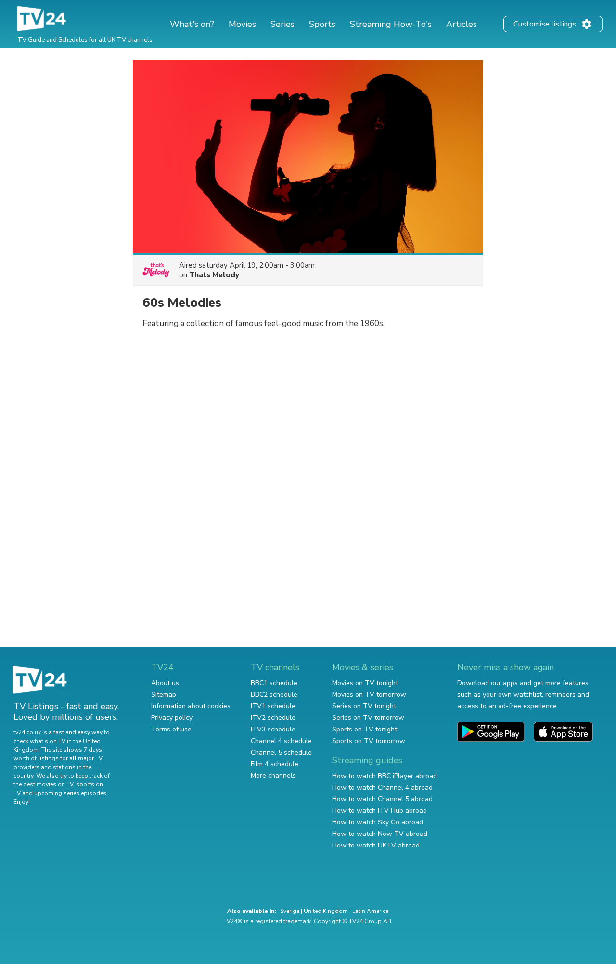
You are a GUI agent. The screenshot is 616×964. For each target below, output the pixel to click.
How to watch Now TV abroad (379, 833)
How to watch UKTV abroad (376, 845)
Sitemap (163, 694)
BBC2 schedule (274, 694)
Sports (322, 24)
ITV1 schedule (273, 706)
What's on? (192, 24)
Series (282, 24)
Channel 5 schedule (281, 752)
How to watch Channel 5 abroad (382, 799)
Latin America (370, 911)
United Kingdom (326, 911)
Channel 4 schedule (281, 740)
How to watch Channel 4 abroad (382, 787)
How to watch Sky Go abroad (377, 822)
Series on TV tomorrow (368, 717)
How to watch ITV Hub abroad (379, 810)
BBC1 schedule (274, 683)
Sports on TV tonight (364, 729)
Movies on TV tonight (365, 683)
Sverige (289, 911)
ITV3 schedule (273, 729)
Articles (461, 24)
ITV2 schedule (273, 717)
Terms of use (171, 729)
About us (165, 683)
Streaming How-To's (391, 24)
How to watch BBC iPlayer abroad (384, 776)
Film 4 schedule (274, 764)
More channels (273, 775)
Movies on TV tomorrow (369, 694)
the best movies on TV (43, 784)
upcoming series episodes (70, 793)
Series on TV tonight (364, 706)
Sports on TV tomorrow (368, 740)
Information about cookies (191, 706)
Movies (242, 24)
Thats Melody (214, 275)
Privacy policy (171, 717)
